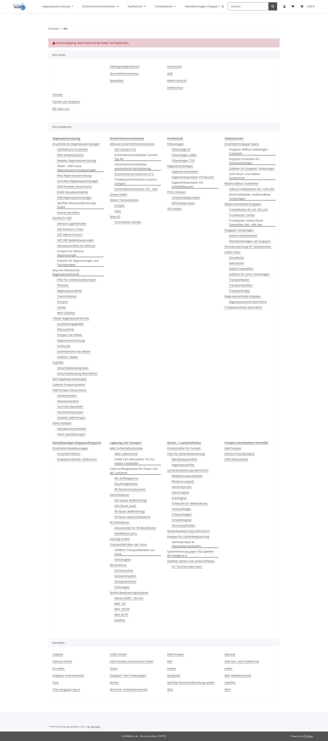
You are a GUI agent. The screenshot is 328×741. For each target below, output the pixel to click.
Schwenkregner (182, 520)
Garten (61, 307)
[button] (220, 6)
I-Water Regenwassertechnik (71, 318)
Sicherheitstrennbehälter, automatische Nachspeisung (132, 166)
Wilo (170, 689)
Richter (114, 682)
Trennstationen (67, 296)
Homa (113, 668)
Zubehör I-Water (67, 357)
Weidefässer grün (125, 533)
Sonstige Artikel (120, 539)
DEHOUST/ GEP (62, 218)
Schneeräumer (123, 570)
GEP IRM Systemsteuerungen (75, 240)
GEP (169, 661)
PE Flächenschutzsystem (129, 489)
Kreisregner (179, 498)
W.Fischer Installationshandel (128, 689)
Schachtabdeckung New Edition (77, 373)
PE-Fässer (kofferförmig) (129, 511)
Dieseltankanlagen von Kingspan (250, 241)
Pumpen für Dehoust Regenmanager (70, 253)
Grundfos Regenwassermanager (77, 181)
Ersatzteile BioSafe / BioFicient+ (77, 459)
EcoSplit (119, 205)
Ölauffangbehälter (126, 484)
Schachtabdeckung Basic (73, 368)
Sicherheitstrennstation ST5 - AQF (135, 189)
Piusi (56, 682)
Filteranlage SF (181, 149)
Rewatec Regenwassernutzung (76, 160)
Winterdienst (118, 565)
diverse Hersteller (68, 212)
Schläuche (63, 346)
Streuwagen (122, 587)
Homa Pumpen (62, 423)
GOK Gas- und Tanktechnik (242, 661)
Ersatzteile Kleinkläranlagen (70, 448)
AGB (170, 73)
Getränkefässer (119, 495)
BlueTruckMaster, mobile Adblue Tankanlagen (250, 196)
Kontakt (57, 94)
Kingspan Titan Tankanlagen (128, 675)
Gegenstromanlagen (180, 166)
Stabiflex (58, 362)
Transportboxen (239, 279)
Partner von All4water (66, 101)
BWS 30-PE (121, 614)
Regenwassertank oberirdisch (248, 302)
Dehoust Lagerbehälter (71, 223)
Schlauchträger (181, 509)
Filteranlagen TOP (183, 160)
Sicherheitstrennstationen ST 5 (134, 174)
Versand (95, 726)
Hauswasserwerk (68, 401)
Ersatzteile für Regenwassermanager (76, 144)
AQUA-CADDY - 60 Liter (129, 598)
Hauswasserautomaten (71, 428)
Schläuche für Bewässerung (189, 503)
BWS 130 (119, 603)
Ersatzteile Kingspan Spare (242, 144)
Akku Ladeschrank (125, 454)
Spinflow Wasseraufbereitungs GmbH (76, 205)
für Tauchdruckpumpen (187, 566)
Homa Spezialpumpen (71, 434)
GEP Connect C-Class (70, 229)
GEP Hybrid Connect (70, 234)
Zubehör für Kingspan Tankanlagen (251, 168)
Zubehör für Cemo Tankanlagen (249, 274)
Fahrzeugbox (122, 559)
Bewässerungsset (183, 481)
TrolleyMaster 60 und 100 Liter (248, 209)
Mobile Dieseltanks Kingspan (243, 204)
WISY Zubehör (66, 313)
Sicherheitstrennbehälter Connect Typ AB (136, 157)
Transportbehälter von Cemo (128, 544)
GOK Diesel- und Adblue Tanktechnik (244, 176)
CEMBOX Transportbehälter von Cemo (134, 552)
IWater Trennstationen (124, 200)
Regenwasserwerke (69, 291)
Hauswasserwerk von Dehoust (76, 245)
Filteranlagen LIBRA (184, 155)
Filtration (63, 285)
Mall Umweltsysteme (70, 155)
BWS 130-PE (121, 609)
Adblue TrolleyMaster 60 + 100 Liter (251, 189)
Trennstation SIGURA (127, 222)
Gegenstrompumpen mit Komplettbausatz (187, 184)
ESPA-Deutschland (236, 459)
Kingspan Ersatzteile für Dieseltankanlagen (244, 161)
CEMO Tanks (232, 252)
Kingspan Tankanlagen (239, 230)
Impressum (174, 66)
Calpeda (58, 654)
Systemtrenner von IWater (73, 351)
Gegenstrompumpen (185, 171)
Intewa (171, 668)
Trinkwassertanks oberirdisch (243, 307)
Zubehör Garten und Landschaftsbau (190, 561)
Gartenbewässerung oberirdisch (187, 470)
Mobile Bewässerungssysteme (129, 592)
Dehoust (230, 654)
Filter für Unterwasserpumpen (76, 279)
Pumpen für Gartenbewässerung (188, 536)
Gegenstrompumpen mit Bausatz (193, 177)
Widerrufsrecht (177, 80)
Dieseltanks (236, 257)
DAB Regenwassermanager (74, 197)
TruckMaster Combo (242, 215)
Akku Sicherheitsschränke (126, 448)
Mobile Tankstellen (241, 268)
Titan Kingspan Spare (66, 689)
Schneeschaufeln (125, 576)
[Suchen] (272, 6)
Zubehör (119, 620)
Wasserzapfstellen (183, 525)
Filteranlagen (175, 144)
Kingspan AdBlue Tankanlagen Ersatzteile (248, 151)
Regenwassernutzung (71, 340)
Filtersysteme (65, 329)
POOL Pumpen (176, 192)
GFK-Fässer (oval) (125, 506)
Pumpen (62, 302)
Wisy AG (115, 216)
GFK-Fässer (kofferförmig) (130, 500)
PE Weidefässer (119, 522)
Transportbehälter (240, 285)
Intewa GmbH (118, 194)
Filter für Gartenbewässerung (186, 454)
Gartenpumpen (67, 395)
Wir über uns (61, 109)
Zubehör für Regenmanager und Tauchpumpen (78, 262)
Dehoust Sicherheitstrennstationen (132, 144)
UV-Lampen (174, 208)
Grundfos (59, 668)
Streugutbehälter (125, 581)
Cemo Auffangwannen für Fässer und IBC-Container (134, 471)
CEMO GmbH (118, 654)
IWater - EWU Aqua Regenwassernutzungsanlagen (76, 168)
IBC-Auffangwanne (126, 478)
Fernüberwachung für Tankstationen (248, 246)
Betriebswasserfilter (184, 459)
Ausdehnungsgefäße (70, 324)
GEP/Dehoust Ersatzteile (72, 149)
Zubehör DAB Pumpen (71, 417)
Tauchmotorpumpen (70, 412)
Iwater (229, 668)
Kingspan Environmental (68, 675)
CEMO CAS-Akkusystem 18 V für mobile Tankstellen (134, 461)
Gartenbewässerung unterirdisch (188, 531)
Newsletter (117, 80)
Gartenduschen (182, 487)
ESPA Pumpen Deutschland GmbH (131, 661)
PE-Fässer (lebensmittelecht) (132, 517)
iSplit (117, 211)
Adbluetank (236, 263)
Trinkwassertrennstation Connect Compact (135, 181)
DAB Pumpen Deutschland (69, 390)
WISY (228, 689)
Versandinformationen (124, 73)
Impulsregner (180, 492)
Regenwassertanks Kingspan (243, 296)
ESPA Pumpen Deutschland (74, 186)
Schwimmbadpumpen (186, 197)
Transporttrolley (239, 291)
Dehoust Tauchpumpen (240, 454)
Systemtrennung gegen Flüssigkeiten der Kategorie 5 (190, 553)
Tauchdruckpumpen (70, 406)
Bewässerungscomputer (187, 476)
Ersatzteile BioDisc (68, 454)
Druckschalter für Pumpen (184, 448)
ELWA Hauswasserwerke (72, 192)
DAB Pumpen (233, 448)
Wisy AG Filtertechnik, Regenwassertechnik (66, 272)
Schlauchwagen (182, 514)
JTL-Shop (308, 736)
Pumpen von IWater (69, 335)
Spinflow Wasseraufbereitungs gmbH (190, 682)
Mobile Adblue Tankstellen (242, 183)
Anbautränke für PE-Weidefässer (135, 528)
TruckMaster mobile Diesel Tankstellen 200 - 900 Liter (246, 222)
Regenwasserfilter (183, 465)
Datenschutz (175, 87)
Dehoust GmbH (62, 661)
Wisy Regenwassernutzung (74, 175)
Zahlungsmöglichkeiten (125, 66)
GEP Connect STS (125, 149)
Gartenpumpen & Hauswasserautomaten (186, 544)
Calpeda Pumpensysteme (69, 384)
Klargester (173, 675)
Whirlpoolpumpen (183, 203)
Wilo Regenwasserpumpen (70, 379)
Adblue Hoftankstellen (243, 235)
